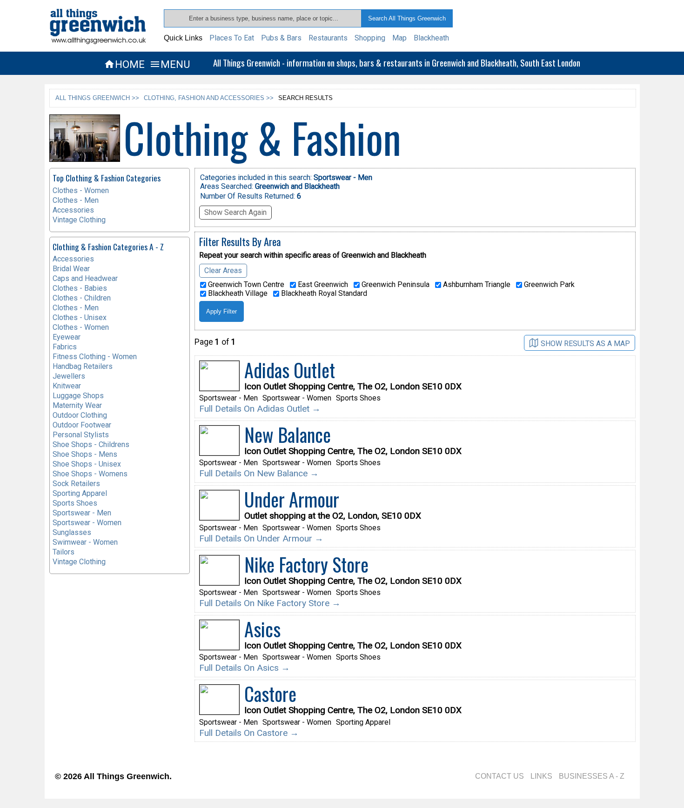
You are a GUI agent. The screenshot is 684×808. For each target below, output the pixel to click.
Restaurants (328, 37)
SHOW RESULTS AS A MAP (585, 343)
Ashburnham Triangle (475, 284)
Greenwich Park (548, 284)
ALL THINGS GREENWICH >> (97, 97)
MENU (169, 64)
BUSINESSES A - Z (591, 776)
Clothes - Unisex (80, 317)
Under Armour (291, 499)
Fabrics (65, 346)
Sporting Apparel (80, 493)
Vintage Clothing (79, 219)
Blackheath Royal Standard (323, 293)
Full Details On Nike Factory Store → (270, 603)
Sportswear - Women (87, 522)
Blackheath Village (237, 293)
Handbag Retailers (83, 366)
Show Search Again (235, 212)
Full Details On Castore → (249, 732)
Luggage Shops (78, 395)
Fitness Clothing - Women (95, 356)
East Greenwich (322, 284)
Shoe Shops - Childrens (91, 444)
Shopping (370, 37)
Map (399, 37)
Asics (262, 629)
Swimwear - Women (85, 542)
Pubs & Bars (281, 37)
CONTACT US (499, 776)
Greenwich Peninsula (394, 284)
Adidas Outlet (289, 370)
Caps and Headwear (85, 278)
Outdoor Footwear (82, 425)
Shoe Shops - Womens (90, 473)
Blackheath (431, 37)
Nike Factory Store (306, 564)
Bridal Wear (71, 268)
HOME (124, 64)
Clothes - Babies (80, 288)
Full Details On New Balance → (259, 473)
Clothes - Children (82, 298)
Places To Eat (231, 37)
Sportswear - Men (82, 512)
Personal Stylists (81, 434)
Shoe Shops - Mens (85, 454)
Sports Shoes (75, 503)
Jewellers (69, 376)
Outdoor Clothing (80, 415)
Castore (270, 694)
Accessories (73, 210)
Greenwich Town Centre (245, 284)
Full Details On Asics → (244, 667)
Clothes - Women (81, 190)
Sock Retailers (76, 483)
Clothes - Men (76, 200)
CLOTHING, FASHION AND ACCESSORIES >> (209, 97)
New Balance (287, 434)
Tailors (63, 552)
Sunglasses (72, 532)
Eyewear (66, 337)
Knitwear (67, 385)
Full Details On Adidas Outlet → (260, 408)
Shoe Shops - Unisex (87, 464)
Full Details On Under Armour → (261, 538)
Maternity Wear (77, 405)
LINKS (541, 776)
